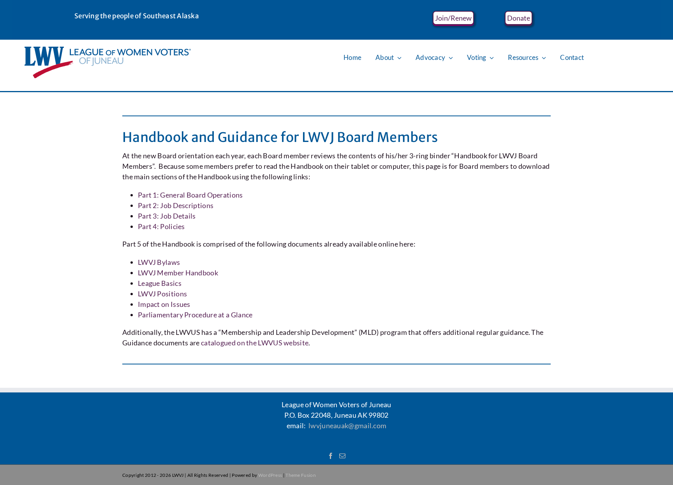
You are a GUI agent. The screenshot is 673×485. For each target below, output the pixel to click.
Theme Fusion (300, 475)
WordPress (270, 475)
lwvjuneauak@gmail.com (347, 425)
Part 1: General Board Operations (190, 195)
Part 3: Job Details (167, 216)
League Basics (159, 283)
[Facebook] (331, 456)
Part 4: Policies (161, 226)
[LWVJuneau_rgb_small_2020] (108, 50)
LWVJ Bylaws (159, 262)
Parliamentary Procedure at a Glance (195, 314)
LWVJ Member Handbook (178, 272)
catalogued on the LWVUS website (254, 342)
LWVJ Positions (162, 293)
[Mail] (342, 456)
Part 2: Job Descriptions (175, 205)
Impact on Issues (164, 304)
